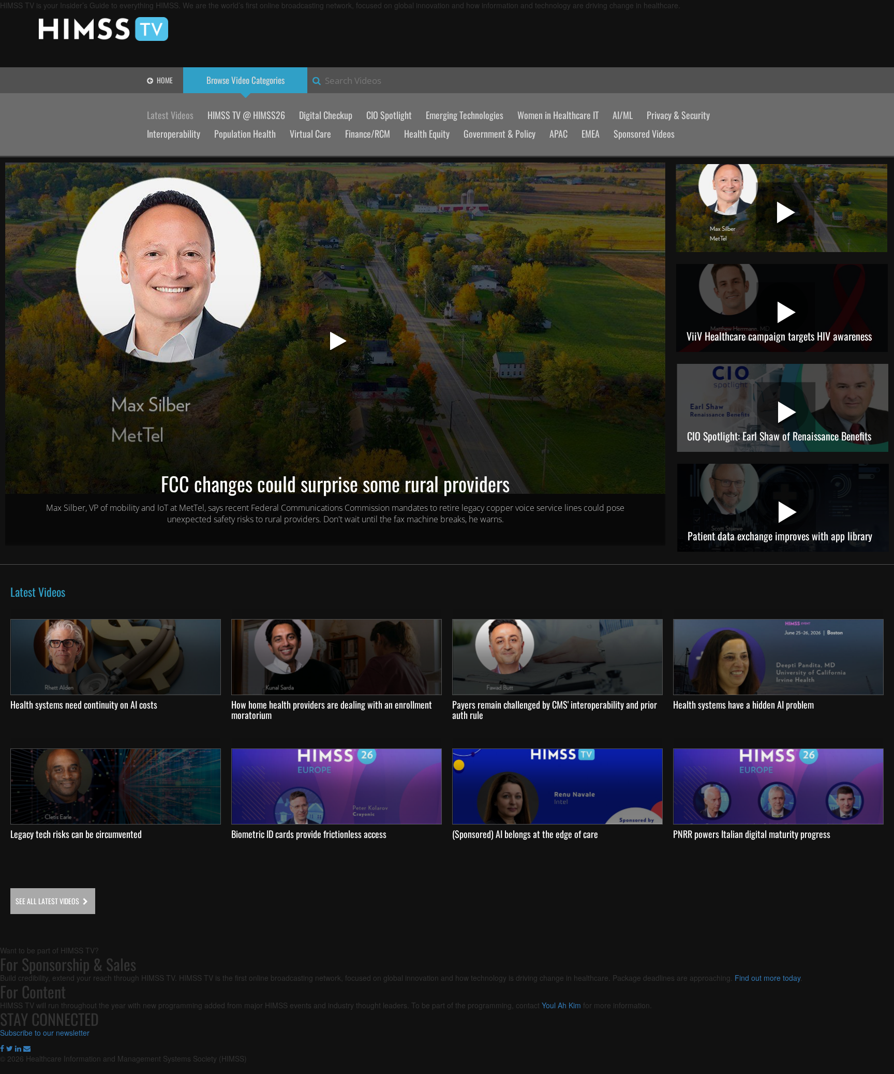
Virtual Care (310, 133)
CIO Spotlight (389, 115)
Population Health (245, 133)
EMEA (591, 133)
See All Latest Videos (48, 900)
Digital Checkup (325, 115)
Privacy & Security (678, 115)
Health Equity (427, 133)
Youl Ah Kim (561, 1005)
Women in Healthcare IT (558, 115)
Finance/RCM (367, 133)
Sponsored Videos (644, 133)
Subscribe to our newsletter (45, 1032)
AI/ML (623, 115)
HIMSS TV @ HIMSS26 (246, 115)
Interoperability (173, 133)
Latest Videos (170, 115)
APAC (558, 133)
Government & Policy (499, 133)
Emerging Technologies (464, 115)
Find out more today (767, 978)
